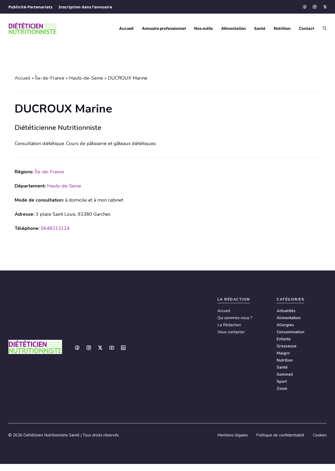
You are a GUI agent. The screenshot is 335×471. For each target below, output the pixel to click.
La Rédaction (229, 325)
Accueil (126, 28)
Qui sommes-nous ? (234, 317)
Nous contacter (231, 332)
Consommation (290, 332)
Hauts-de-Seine (86, 78)
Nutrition (282, 28)
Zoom (282, 388)
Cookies (320, 435)
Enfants (284, 339)
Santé (259, 28)
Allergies (285, 325)
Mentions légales (232, 435)
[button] (323, 28)
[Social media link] (304, 7)
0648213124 (55, 228)
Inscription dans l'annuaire (85, 6)
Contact (306, 28)
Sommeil (285, 374)
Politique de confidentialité (280, 435)
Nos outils (203, 28)
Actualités (286, 310)
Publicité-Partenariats (30, 6)
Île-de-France (49, 78)
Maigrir (283, 353)
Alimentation (233, 28)
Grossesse (287, 346)
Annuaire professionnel (164, 28)
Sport (282, 381)
